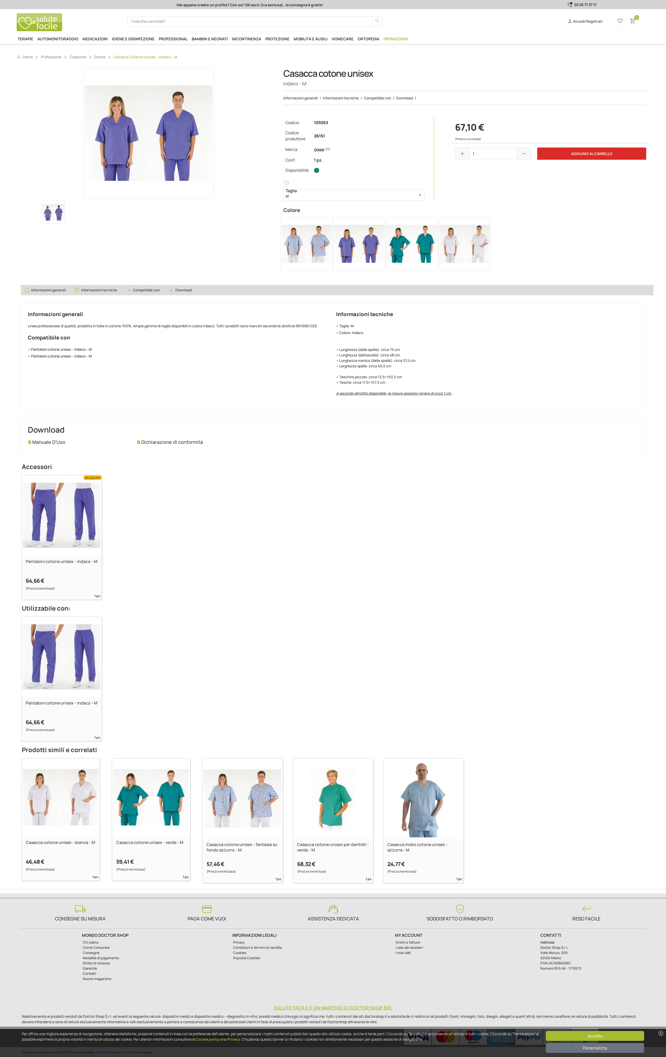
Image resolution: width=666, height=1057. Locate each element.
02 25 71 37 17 (585, 4)
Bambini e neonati (210, 38)
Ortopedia (368, 38)
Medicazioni (95, 38)
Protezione (277, 38)
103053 (321, 122)
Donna (99, 56)
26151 (319, 136)
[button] (420, 195)
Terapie (25, 38)
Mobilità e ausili (311, 38)
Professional (173, 38)
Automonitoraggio (57, 38)
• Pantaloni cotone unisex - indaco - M (60, 349)
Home (25, 56)
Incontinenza (246, 38)
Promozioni (395, 38)
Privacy (233, 1039)
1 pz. (318, 160)
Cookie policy (208, 1039)
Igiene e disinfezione (133, 38)
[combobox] (349, 195)
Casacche (77, 56)
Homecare (343, 38)
